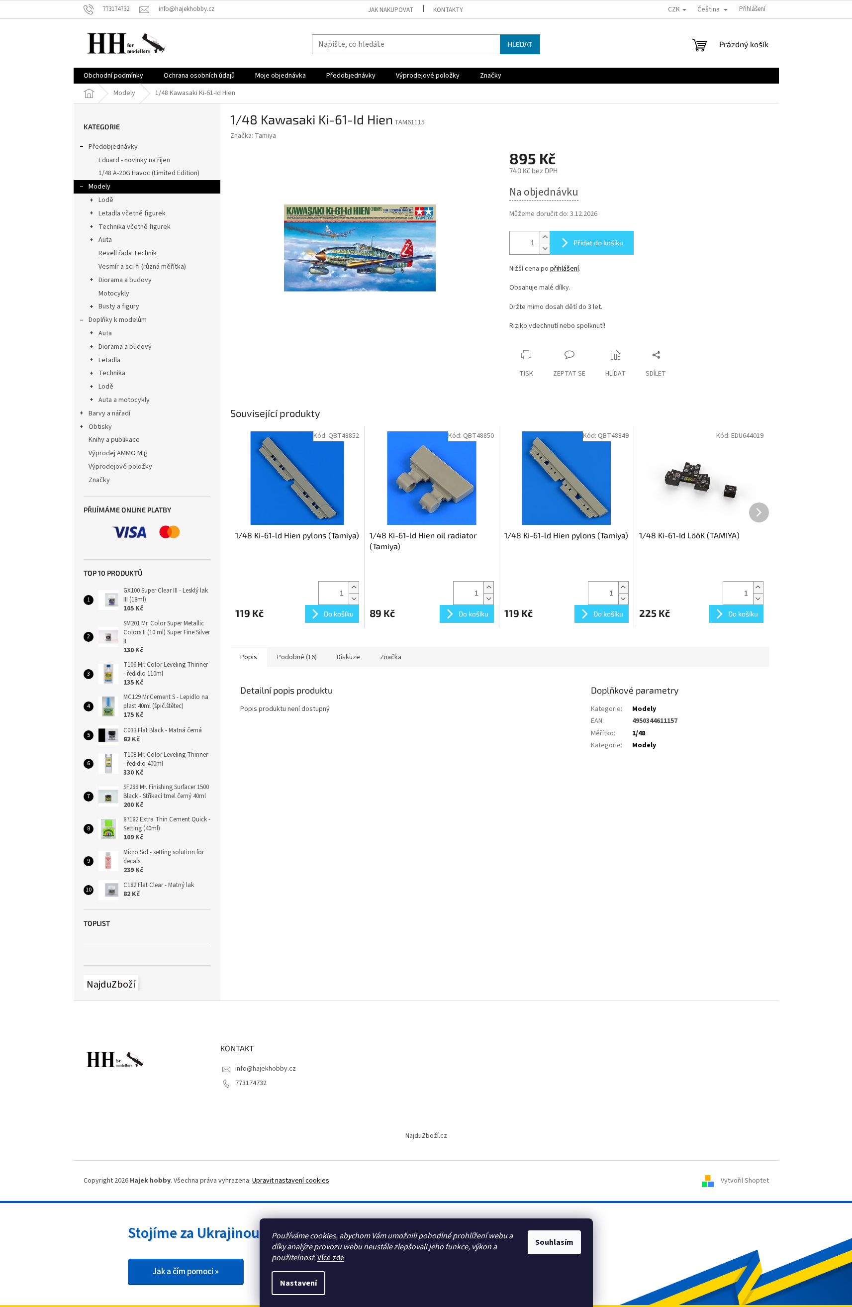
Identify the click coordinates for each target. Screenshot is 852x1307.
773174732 (251, 1083)
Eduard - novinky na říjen (134, 160)
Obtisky (100, 427)
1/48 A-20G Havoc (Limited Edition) (148, 173)
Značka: (253, 136)
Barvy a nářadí (109, 413)
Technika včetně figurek (134, 227)
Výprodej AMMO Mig (118, 453)
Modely (99, 187)
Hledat (520, 44)
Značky (99, 480)
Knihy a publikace (114, 440)
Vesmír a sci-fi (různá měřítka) (142, 267)
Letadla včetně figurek (132, 213)
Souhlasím (554, 1242)
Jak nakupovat (390, 9)
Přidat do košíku (598, 242)
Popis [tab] (248, 657)
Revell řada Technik (127, 253)
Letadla (109, 360)
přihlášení (564, 269)
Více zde (330, 1257)
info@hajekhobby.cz (265, 1069)
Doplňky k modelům (118, 320)
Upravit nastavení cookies (290, 1181)
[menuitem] (113, 76)
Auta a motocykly (124, 400)
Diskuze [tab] (348, 657)
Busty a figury (118, 306)
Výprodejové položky (120, 467)
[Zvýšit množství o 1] (545, 237)
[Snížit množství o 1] (545, 248)
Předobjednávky (113, 147)
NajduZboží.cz (426, 1136)
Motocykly (113, 294)
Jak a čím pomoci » (186, 1272)
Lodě (105, 200)
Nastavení (298, 1283)
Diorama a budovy (125, 280)
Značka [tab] (390, 657)
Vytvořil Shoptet (745, 1181)
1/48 (638, 733)
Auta (105, 240)
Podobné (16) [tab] (297, 657)
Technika (111, 373)
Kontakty (448, 9)
